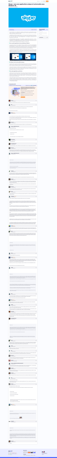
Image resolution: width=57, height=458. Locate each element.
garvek (12, 345)
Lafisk (12, 231)
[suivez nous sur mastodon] (24, 452)
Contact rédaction (29, 451)
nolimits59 (12, 421)
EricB (11, 293)
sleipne (12, 191)
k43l (11, 104)
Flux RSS (29, 452)
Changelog (34, 455)
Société (11, 454)
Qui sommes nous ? (25, 451)
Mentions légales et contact (36, 457)
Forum (35, 451)
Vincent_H (12, 122)
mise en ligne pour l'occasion (14, 80)
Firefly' (12, 112)
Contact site (33, 451)
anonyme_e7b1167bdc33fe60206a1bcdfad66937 (17, 363)
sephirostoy (12, 311)
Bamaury (12, 100)
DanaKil (12, 304)
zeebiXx (12, 267)
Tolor (11, 350)
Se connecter (34, 85)
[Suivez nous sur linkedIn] (27, 452)
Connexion (44, 1)
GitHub (32, 452)
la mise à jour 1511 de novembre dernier (15, 39)
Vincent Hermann (11, 29)
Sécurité (9, 454)
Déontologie (25, 455)
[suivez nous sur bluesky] (23, 452)
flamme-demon (13, 139)
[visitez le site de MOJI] (43, 452)
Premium (47, 1)
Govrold (12, 225)
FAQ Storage (32, 455)
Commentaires (41, 37)
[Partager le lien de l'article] (46, 29)
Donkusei (12, 360)
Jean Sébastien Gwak (13, 143)
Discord (34, 452)
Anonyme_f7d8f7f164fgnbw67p (15, 126)
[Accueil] (10, 1)
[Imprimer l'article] (35, 29)
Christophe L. (12, 196)
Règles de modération (28, 455)
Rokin (11, 404)
